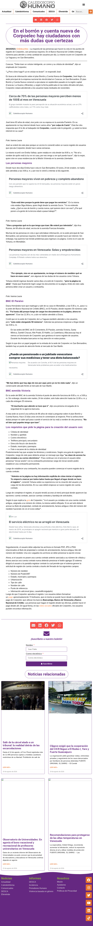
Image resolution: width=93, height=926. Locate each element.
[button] (84, 4)
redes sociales (45, 606)
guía (28, 500)
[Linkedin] (89, 910)
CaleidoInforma (22, 11)
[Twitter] (89, 895)
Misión (60, 882)
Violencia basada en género (41, 891)
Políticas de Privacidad (67, 891)
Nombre (29, 645)
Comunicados (39, 11)
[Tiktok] (89, 918)
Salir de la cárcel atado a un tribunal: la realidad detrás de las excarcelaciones (21, 745)
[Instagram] (89, 888)
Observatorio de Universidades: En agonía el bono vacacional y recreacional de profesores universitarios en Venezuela (22, 844)
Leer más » (7, 767)
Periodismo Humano (38, 888)
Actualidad (6, 11)
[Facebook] (89, 880)
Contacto (61, 888)
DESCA (52, 11)
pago (10, 597)
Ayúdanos (61, 885)
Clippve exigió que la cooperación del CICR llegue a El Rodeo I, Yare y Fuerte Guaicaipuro (69, 749)
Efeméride (63, 11)
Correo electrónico (34, 654)
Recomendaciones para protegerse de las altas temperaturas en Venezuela (70, 838)
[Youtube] (89, 903)
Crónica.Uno (22, 49)
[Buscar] (91, 12)
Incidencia (33, 885)
